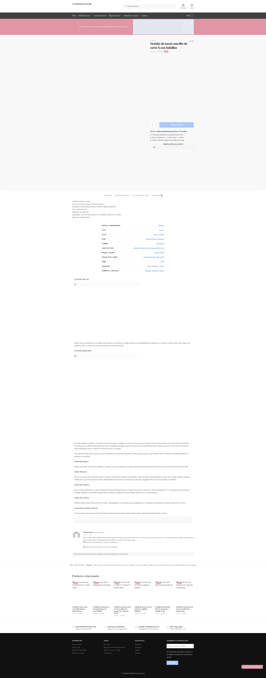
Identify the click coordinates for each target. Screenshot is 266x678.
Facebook (138, 644)
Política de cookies (78, 653)
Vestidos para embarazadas (188, 565)
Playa (159, 248)
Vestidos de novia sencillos (156, 565)
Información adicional (122, 195)
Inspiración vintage (158, 270)
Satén (162, 261)
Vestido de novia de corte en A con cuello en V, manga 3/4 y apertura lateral (122, 610)
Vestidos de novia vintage (172, 565)
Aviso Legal (76, 647)
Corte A (161, 230)
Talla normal (160, 257)
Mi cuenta (183, 8)
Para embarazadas (149, 257)
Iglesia (143, 248)
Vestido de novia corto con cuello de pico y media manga (79, 609)
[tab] (108, 193)
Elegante (148, 270)
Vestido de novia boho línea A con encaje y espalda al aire (162, 609)
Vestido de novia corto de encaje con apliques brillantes (143, 609)
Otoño (149, 266)
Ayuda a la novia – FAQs (112, 650)
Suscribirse (172, 663)
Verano (162, 266)
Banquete (137, 248)
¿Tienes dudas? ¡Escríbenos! (252, 667)
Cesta (191, 8)
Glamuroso (160, 239)
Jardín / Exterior (151, 248)
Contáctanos (108, 653)
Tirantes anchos (159, 252)
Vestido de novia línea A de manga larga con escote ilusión (101, 609)
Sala (162, 248)
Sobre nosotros (77, 644)
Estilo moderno (151, 239)
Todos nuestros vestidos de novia (103, 565)
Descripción (108, 195)
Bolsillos (161, 225)
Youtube (137, 653)
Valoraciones (155, 195)
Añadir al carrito (177, 125)
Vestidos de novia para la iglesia (138, 565)
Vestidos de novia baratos (120, 565)
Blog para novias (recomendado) (114, 647)
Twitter (137, 650)
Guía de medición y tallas (140, 195)
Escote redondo (159, 234)
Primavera (155, 266)
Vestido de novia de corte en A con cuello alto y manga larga (184, 609)
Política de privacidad (79, 650)
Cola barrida (160, 243)
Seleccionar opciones (81, 620)
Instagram (138, 647)
